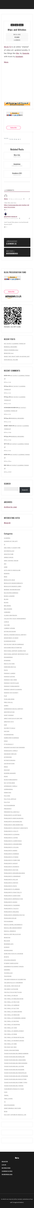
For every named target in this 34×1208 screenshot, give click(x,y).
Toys (5, 1092)
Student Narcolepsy (11, 963)
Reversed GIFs (8, 944)
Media (6, 766)
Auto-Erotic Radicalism (12, 570)
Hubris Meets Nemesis (11, 737)
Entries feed (6, 1168)
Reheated (7, 937)
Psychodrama (8, 921)
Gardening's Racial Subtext (13, 708)
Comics (6, 621)
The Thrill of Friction (11, 1002)
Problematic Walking (11, 911)
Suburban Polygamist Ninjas (14, 966)
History (6, 731)
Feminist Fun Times (10, 679)
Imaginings (17, 164)
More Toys (17, 155)
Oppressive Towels (10, 786)
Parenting (7, 792)
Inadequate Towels (11, 750)
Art (12, 25)
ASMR (5, 567)
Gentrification (9, 712)
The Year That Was (10, 1047)
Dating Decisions (10, 631)
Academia (7, 538)
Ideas (6, 741)
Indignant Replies (10, 754)
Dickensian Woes (10, 641)
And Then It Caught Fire (12, 547)
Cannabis (7, 612)
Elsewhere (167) (17, 173)
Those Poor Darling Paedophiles (15, 1072)
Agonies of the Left (11, 541)
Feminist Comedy (9, 673)
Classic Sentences (10, 615)
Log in (4, 1164)
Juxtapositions (9, 763)
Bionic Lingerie (9, 596)
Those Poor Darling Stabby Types (15, 1082)
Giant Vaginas (9, 715)
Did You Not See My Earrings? (14, 644)
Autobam (19, 56)
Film (16, 25)
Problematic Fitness (11, 857)
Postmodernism (9, 805)
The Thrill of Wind (10, 1034)
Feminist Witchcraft (11, 692)
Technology (8, 973)
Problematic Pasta (10, 886)
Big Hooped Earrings (11, 592)
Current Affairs (9, 628)
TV (5, 1101)
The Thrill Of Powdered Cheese (15, 1018)
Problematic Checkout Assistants (16, 828)
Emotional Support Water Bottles (16, 654)
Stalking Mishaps (10, 960)
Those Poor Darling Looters (14, 1066)
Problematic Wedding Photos (14, 915)
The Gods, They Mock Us (12, 986)
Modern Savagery (10, 773)
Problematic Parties (11, 882)
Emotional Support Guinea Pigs (15, 650)
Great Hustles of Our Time (13, 718)
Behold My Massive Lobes (12, 586)
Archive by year (10, 507)
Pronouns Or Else (10, 918)
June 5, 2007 (17, 156)
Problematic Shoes (10, 902)
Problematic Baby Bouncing (13, 818)
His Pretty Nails (9, 728)
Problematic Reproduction (13, 899)
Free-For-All (8, 702)
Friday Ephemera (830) (11, 350)
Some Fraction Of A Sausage (13, 953)
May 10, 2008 (17, 34)
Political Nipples (10, 799)
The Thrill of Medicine (12, 1015)
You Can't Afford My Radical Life (15, 1114)
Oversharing (8, 789)
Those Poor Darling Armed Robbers (16, 1053)
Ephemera (7, 660)
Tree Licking (8, 1098)
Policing (7, 795)
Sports (6, 957)
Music (21, 25)
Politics (7, 802)
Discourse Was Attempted (13, 647)
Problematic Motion (11, 870)
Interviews (8, 757)
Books (6, 602)
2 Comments (17, 40)
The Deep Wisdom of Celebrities (15, 979)
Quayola (25, 53)
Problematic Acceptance (12, 815)
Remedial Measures (10, 346)
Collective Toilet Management (15, 618)
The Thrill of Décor (11, 995)
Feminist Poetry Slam (11, 683)
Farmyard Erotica (10, 667)
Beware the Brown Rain (12, 589)
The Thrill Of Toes (10, 1027)
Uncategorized (9, 1105)
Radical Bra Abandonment (13, 928)
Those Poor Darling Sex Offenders (16, 1076)
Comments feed (7, 1171)
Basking (7, 573)
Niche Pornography (10, 779)
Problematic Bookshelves (13, 821)
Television (7, 976)
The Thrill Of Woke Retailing (14, 1037)
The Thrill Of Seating (11, 1021)
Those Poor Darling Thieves (13, 1085)
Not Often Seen (9, 783)
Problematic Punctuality (13, 892)
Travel (6, 1095)
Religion (7, 940)
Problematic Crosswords (13, 844)
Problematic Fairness (11, 853)
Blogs (6, 599)
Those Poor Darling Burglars (14, 1056)
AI (4, 544)
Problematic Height (11, 863)
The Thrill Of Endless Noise (13, 998)
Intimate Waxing (9, 760)
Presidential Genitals (11, 812)
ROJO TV (7, 47)
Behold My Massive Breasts (13, 583)
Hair (5, 725)
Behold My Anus (9, 580)
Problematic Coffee (11, 837)
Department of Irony (11, 638)
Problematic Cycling (11, 847)
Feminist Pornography (11, 686)
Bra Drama (7, 605)
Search (25, 490)
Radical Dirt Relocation (12, 934)
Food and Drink (9, 699)
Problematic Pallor (11, 879)
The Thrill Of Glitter (11, 1008)
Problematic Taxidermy (12, 905)
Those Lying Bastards (11, 1050)
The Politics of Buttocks (13, 992)
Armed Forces (8, 557)
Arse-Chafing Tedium (11, 560)
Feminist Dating (9, 676)
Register (5, 1161)
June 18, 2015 (17, 174)
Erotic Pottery (9, 663)
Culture (7, 625)
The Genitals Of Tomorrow (13, 982)
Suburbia (7, 969)
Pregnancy (8, 808)
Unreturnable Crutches (12, 1108)
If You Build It (9, 744)
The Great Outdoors (11, 989)
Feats (6, 670)
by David (17, 37)
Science (6, 947)
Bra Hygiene (8, 609)
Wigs (5, 1111)
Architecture (8, 554)
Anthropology (9, 551)
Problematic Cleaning (11, 834)
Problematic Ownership (12, 876)
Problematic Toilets (11, 908)
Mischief (7, 770)
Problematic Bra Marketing (13, 824)
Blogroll (7, 523)
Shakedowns (8, 950)
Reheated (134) (9, 353)
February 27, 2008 (17, 165)
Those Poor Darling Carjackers (15, 1060)
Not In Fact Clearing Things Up (14, 343)
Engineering (8, 657)
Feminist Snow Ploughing (13, 689)
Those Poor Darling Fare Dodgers (15, 1063)
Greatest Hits (9, 721)
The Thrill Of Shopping (12, 1024)
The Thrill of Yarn (10, 1044)
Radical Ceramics (10, 931)
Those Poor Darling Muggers (14, 1069)
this (17, 53)
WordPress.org (7, 1174)
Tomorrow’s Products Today (14, 1089)
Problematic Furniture (12, 860)
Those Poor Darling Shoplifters (15, 1079)
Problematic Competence (13, 841)
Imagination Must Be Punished (14, 747)
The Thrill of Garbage (11, 1005)
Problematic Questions (12, 895)
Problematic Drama (10, 850)
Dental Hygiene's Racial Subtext (15, 634)
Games (6, 705)
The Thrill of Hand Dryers (13, 1011)
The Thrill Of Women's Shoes (14, 1040)
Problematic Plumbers (12, 889)
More (6, 62)
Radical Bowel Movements (13, 924)
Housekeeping (9, 734)
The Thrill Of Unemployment (14, 1031)
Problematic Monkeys (11, 866)
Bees (5, 576)
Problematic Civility (11, 831)
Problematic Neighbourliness (14, 873)
